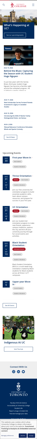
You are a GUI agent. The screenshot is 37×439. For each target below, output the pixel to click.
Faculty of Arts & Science (18, 403)
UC (20, 207)
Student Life (18, 408)
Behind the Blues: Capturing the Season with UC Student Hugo (18, 73)
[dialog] (18, 429)
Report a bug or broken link (18, 411)
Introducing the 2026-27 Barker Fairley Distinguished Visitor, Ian (17, 117)
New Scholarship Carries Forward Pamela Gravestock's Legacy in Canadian (18, 105)
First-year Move (22, 157)
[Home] (18, 5)
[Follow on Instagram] (13, 371)
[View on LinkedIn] (18, 371)
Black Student (19, 244)
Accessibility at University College (18, 406)
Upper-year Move (21, 283)
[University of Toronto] (18, 389)
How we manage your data (19, 414)
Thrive (22, 175)
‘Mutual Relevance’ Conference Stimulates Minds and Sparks (18, 128)
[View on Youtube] (23, 371)
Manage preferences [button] (7, 435)
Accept (31, 435)
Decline (23, 435)
